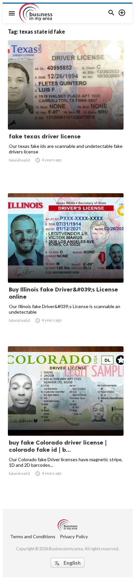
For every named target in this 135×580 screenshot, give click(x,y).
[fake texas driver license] (66, 112)
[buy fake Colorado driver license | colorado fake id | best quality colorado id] (66, 418)
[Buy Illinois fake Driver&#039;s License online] (66, 265)
